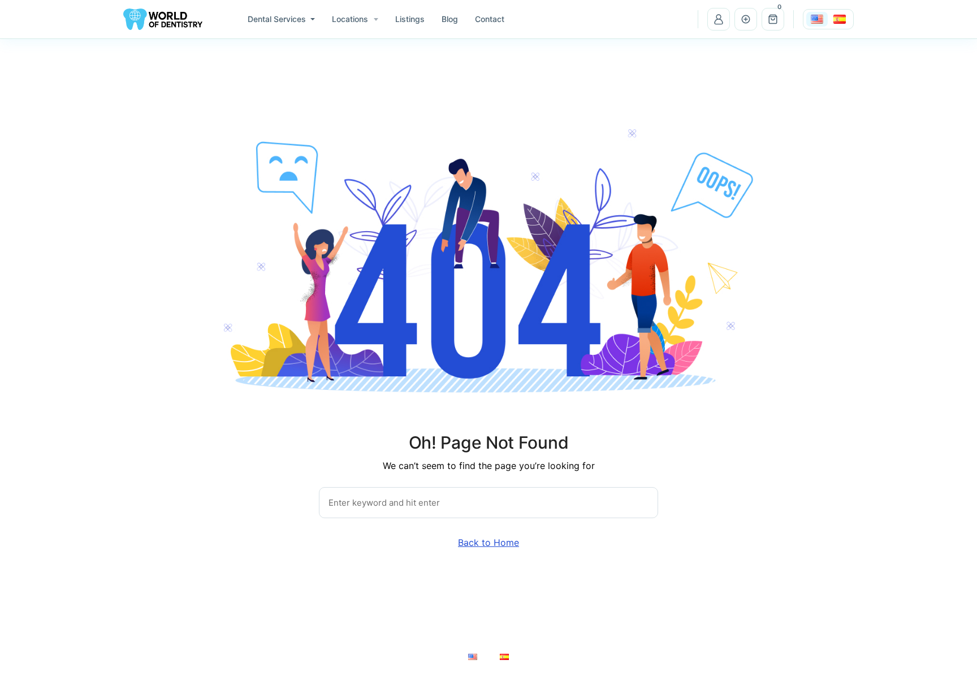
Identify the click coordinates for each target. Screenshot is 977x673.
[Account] (718, 19)
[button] (773, 19)
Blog (450, 19)
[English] (817, 19)
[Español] (839, 19)
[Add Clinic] (745, 19)
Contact (489, 19)
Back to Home (488, 542)
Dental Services (277, 19)
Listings (410, 19)
